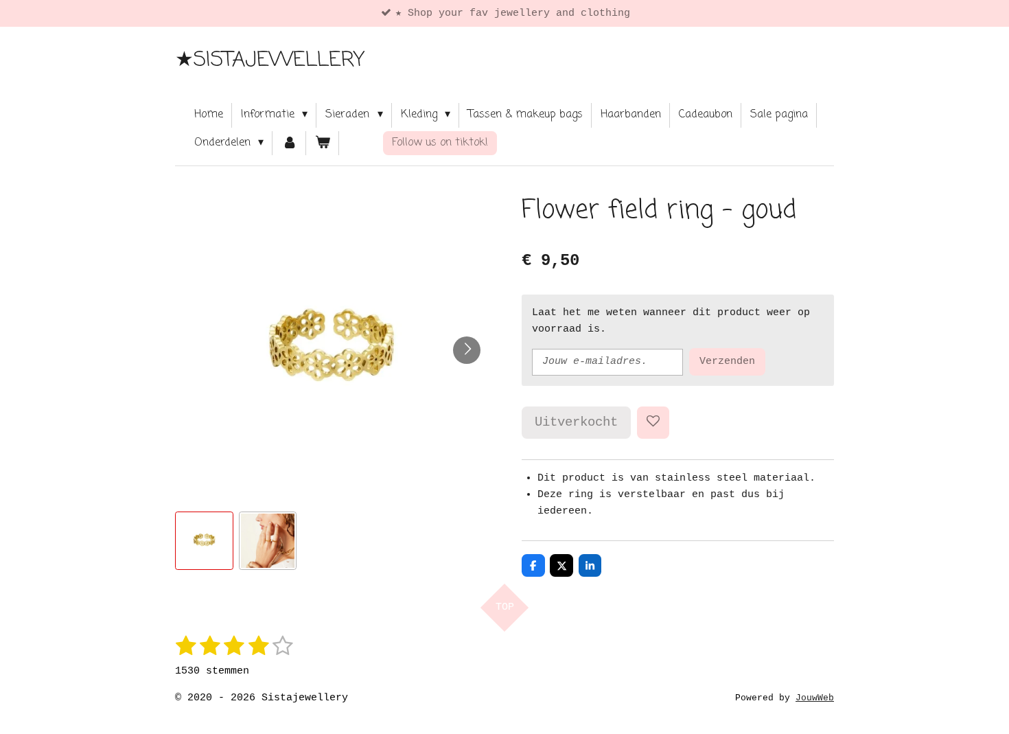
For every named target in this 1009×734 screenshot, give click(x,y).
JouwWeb (815, 698)
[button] (204, 541)
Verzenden (727, 361)
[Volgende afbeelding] (466, 350)
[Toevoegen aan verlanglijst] (653, 422)
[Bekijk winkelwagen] (322, 143)
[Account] (288, 143)
